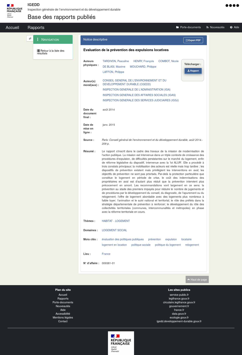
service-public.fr (179, 294)
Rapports (62, 298)
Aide (63, 310)
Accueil (63, 294)
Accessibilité (63, 313)
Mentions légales (63, 317)
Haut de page (198, 279)
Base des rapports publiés (62, 16)
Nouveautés (63, 306)
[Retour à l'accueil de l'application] (121, 343)
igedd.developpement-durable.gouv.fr (179, 321)
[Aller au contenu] (231, 5)
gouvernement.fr (179, 306)
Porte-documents (63, 302)
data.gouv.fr (179, 313)
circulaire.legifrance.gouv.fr (179, 302)
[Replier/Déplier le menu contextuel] (29, 38)
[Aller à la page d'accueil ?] (237, 5)
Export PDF (194, 40)
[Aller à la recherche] (234, 5)
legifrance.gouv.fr (179, 298)
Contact (62, 321)
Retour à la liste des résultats (50, 52)
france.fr (179, 310)
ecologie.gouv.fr (179, 317)
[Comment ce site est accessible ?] (227, 5)
